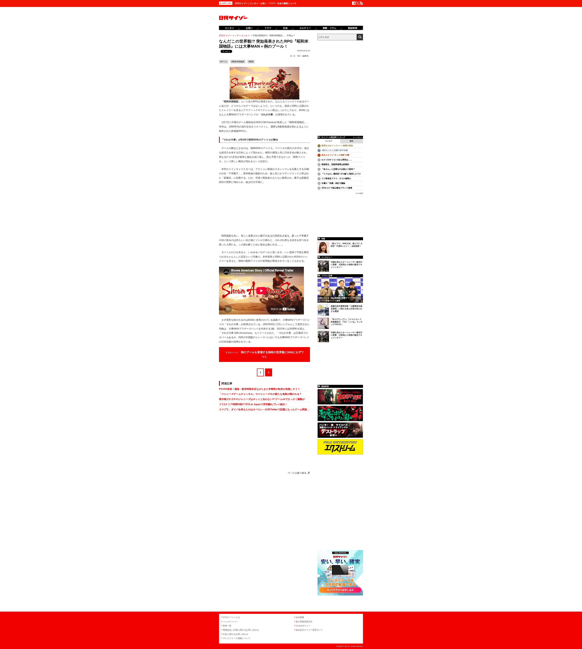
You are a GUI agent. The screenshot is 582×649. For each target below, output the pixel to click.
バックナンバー (230, 621)
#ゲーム (223, 61)
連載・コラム (329, 28)
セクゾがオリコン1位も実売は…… (336, 160)
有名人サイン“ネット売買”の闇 (335, 155)
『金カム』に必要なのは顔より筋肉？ (338, 169)
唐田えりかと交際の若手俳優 (334, 150)
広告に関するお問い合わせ (235, 634)
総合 (351, 141)
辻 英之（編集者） (302, 56)
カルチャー (305, 28)
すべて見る (357, 137)
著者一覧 (227, 625)
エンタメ (329, 141)
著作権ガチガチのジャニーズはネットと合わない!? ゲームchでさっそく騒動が (262, 399)
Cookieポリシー (303, 625)
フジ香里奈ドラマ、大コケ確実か (336, 178)
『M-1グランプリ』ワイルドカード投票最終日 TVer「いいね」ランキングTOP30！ (347, 322)
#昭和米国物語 (237, 61)
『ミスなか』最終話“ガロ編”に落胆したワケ (341, 174)
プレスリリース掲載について (236, 638)
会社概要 (300, 617)
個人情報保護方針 (304, 621)
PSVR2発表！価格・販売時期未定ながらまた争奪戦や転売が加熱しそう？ (259, 389)
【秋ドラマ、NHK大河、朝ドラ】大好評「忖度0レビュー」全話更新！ (346, 244)
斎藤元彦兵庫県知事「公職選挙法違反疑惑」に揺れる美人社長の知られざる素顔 (346, 308)
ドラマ (267, 28)
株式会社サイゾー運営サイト (309, 630)
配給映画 (352, 28)
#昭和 (251, 61)
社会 (285, 28)
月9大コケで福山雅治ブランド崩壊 (336, 188)
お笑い (249, 28)
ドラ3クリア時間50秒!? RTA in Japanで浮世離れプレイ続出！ (253, 404)
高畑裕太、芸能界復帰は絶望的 (335, 164)
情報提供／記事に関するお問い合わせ (241, 630)
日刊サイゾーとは (231, 617)
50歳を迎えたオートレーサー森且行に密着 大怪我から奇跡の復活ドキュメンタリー (346, 264)
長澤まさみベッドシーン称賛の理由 (337, 145)
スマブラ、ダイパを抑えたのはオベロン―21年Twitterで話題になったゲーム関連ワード (264, 409)
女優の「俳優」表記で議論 (333, 183)
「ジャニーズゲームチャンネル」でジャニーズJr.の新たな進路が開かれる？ (260, 394)
